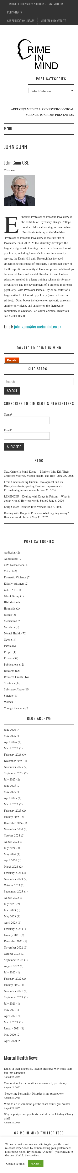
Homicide (9, 608)
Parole (7, 646)
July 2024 (9, 848)
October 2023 (12, 885)
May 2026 (10, 736)
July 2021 (9, 1003)
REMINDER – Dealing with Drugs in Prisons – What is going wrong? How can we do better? (37, 498)
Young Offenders (14, 708)
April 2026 (10, 742)
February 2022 (12, 978)
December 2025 (13, 761)
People (8, 652)
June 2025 (10, 786)
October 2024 (12, 835)
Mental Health (12, 633)
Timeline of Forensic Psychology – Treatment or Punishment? (35, 8)
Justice (8, 615)
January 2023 (12, 935)
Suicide (8, 695)
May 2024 (10, 854)
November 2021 (13, 991)
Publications (11, 664)
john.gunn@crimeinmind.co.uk (37, 326)
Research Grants (13, 677)
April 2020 (10, 1041)
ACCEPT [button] (36, 1163)
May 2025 (10, 792)
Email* (8, 430)
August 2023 (11, 898)
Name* (8, 414)
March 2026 (11, 748)
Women (8, 702)
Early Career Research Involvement (25, 507)
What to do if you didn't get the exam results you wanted (37, 1104)
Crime (7, 571)
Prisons (8, 658)
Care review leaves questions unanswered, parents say (35, 1083)
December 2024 (13, 823)
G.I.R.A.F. (10, 590)
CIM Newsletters (14, 565)
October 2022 (12, 954)
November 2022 (13, 947)
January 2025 (12, 817)
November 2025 (13, 767)
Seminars (9, 683)
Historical (9, 602)
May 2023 (10, 916)
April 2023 (10, 922)
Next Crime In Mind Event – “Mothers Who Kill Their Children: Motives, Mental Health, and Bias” (36, 473)
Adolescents (11, 559)
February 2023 (12, 929)
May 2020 (10, 1034)
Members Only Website (53, 21)
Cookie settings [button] (15, 1164)
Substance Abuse (14, 689)
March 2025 (11, 804)
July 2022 (9, 972)
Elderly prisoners (14, 583)
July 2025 (9, 779)
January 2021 (12, 1028)
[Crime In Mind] (39, 54)
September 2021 (13, 997)
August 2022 (11, 966)
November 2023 (13, 879)
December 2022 (13, 941)
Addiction (10, 552)
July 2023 (9, 904)
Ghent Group (11, 596)
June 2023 (10, 910)
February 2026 (12, 754)
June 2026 (10, 730)
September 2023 (13, 891)
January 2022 (12, 985)
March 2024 (11, 866)
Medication (10, 621)
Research (9, 671)
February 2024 (12, 873)
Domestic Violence (15, 577)
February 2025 (12, 810)
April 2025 (10, 798)
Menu (8, 128)
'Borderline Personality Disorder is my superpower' (34, 1093)
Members (9, 627)
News (7, 639)
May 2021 (10, 1010)
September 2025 (13, 773)
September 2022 (13, 960)
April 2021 (10, 1016)
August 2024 (11, 842)
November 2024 (13, 829)
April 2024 (10, 860)
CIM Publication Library (20, 21)
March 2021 (11, 1022)
